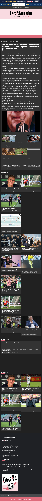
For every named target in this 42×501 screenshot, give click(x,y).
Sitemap (7, 456)
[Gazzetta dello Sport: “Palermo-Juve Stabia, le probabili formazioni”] (11, 322)
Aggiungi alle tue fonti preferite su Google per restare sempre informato (20, 1)
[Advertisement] (21, 27)
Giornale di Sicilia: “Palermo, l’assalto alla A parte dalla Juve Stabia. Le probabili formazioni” (10, 290)
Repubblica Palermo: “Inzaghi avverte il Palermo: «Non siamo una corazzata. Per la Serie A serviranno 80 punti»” (11, 229)
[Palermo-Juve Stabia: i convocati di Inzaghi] (11, 200)
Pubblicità (20, 7)
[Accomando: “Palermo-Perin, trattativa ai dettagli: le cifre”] (31, 181)
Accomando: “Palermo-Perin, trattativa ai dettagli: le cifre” (30, 189)
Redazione (15, 7)
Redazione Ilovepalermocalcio (7, 50)
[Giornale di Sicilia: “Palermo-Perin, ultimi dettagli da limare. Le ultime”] (11, 302)
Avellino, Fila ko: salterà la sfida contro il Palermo (10, 189)
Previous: (11, 165)
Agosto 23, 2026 (15, 191)
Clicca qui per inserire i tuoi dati (34, 4)
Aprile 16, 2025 (16, 50)
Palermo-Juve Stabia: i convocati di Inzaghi (9, 209)
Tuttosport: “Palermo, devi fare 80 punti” (10, 269)
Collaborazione (26, 7)
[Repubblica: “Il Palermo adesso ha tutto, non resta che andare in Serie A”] (31, 240)
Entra (27, 4)
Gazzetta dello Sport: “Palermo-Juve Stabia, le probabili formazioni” (9, 330)
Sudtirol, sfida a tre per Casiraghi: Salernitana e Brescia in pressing (16, 344)
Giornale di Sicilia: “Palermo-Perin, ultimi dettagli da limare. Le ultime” (10, 311)
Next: (31, 165)
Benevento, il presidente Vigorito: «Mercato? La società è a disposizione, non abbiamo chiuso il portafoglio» (20, 350)
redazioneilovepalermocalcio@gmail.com (10, 455)
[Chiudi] (40, 1)
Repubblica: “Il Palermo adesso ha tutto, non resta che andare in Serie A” (30, 249)
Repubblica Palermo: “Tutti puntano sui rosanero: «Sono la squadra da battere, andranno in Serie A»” (10, 249)
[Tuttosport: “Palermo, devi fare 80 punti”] (11, 261)
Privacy (11, 456)
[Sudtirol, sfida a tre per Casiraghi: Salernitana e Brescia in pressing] (31, 380)
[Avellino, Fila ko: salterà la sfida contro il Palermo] (11, 181)
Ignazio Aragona (12, 452)
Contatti (3, 456)
